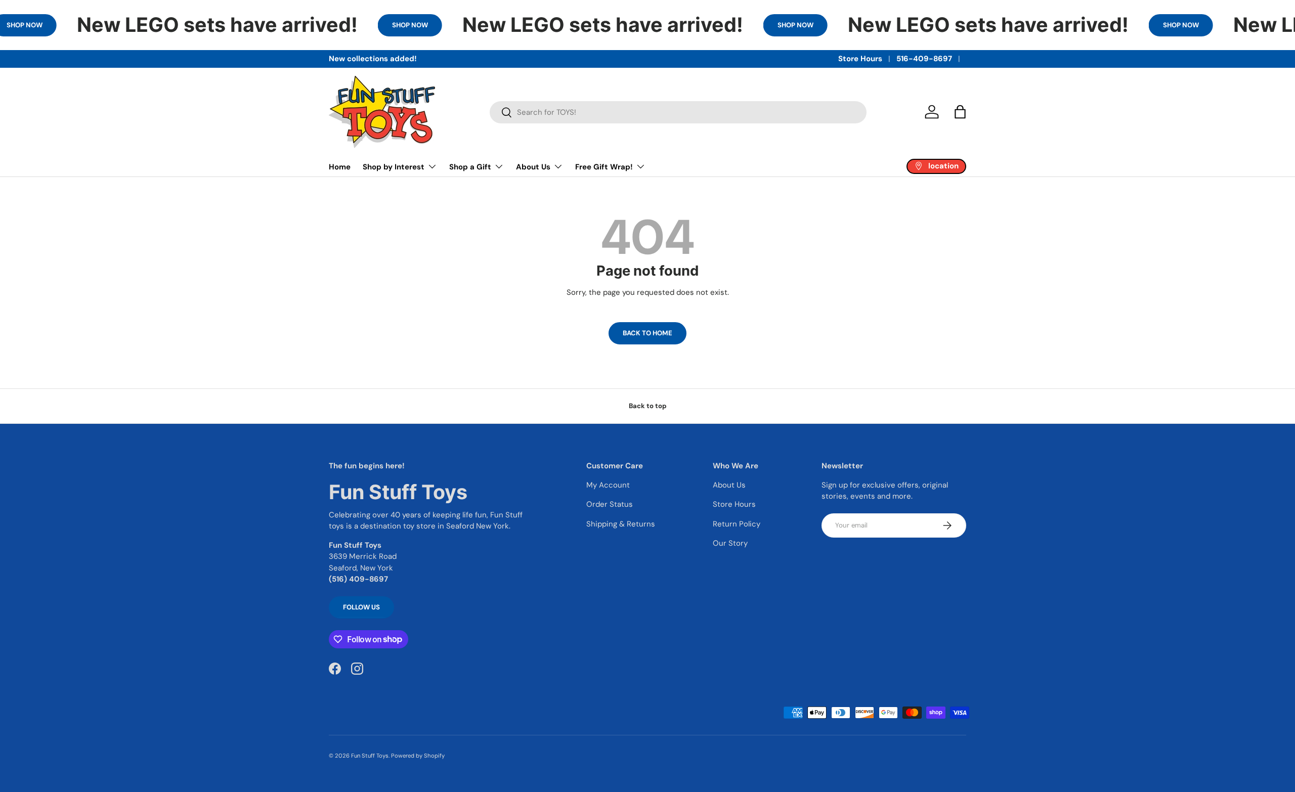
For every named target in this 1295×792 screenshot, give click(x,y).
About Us (533, 167)
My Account (608, 485)
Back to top (648, 406)
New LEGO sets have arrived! (217, 25)
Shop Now (410, 25)
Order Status (609, 504)
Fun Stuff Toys (369, 755)
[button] (960, 112)
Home (340, 167)
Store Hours (860, 59)
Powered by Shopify (418, 755)
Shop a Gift (470, 167)
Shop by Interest (393, 167)
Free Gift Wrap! (604, 167)
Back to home (647, 333)
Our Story (730, 543)
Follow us (361, 607)
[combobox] (678, 112)
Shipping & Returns (620, 524)
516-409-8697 (924, 59)
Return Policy (736, 524)
